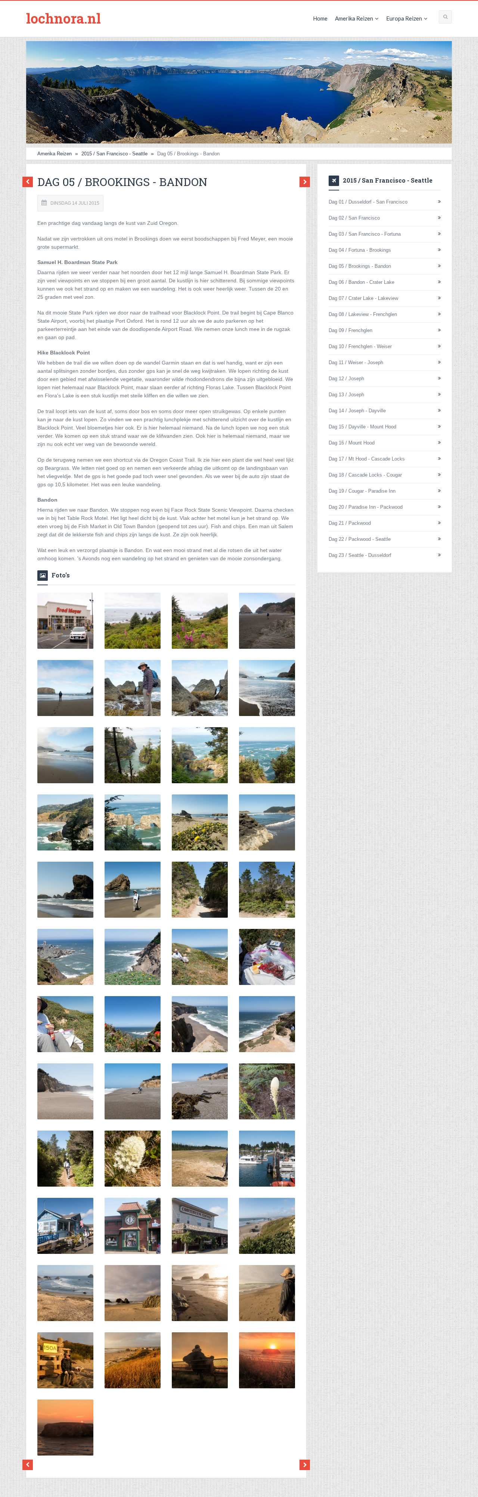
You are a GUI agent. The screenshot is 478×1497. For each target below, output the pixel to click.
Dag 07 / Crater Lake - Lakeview (363, 298)
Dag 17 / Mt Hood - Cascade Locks (367, 459)
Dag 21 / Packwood (350, 523)
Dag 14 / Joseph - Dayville (357, 410)
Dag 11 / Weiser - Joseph (356, 362)
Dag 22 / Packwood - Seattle (360, 539)
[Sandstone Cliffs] (200, 1024)
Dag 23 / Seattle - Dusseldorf (360, 555)
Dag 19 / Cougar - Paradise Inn (362, 491)
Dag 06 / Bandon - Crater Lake (361, 282)
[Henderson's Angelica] (267, 1226)
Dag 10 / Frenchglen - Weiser (360, 346)
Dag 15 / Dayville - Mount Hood (362, 427)
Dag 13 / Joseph (346, 394)
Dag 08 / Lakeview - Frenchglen (363, 314)
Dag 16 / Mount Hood (352, 443)
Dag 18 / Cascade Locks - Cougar (365, 475)
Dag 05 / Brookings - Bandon (360, 266)
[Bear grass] (267, 1091)
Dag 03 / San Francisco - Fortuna (365, 234)
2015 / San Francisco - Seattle (114, 153)
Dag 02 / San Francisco (354, 218)
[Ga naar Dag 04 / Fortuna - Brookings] (29, 182)
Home (320, 18)
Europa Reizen (404, 18)
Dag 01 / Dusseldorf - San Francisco (368, 202)
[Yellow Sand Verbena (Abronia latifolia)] (200, 822)
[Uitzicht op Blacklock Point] (65, 957)
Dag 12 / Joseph (346, 378)
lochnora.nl (63, 18)
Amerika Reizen (354, 18)
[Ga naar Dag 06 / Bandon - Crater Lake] (303, 182)
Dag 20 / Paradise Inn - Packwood (366, 507)
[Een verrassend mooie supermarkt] (65, 621)
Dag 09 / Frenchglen (350, 330)
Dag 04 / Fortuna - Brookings (360, 250)
